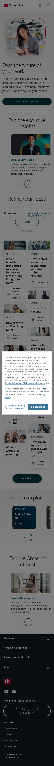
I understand (38, 407)
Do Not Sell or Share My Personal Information (25, 383)
